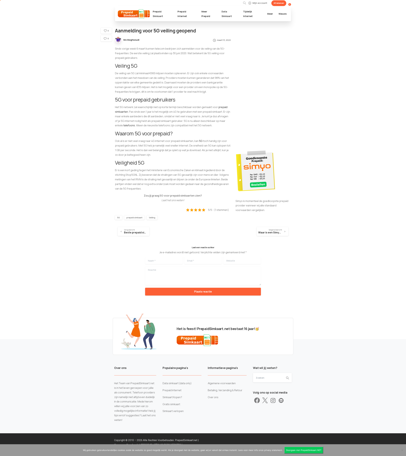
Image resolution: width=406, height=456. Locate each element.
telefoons (129, 125)
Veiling (152, 217)
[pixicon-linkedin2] (281, 401)
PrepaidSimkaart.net (186, 440)
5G (201, 141)
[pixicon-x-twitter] (265, 401)
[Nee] (402, 450)
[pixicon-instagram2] (273, 401)
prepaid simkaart (134, 217)
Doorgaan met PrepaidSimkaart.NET (303, 450)
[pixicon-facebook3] (257, 401)
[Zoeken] (244, 3)
